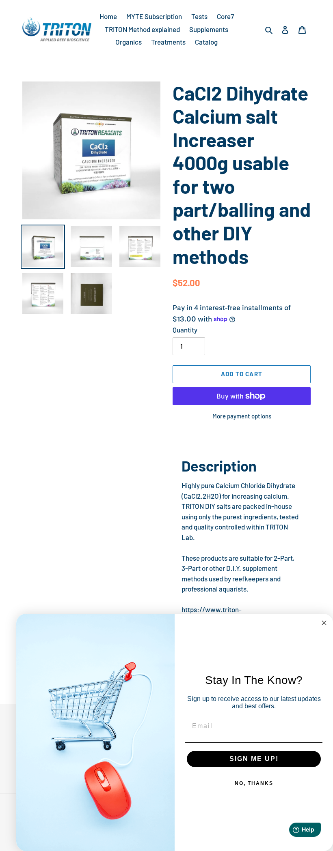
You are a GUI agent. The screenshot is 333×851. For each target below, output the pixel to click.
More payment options (241, 416)
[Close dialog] (324, 623)
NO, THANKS (254, 783)
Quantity (185, 330)
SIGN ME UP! (254, 758)
